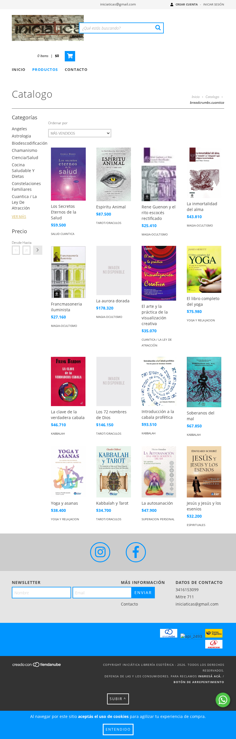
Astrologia (21, 136)
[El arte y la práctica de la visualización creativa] (159, 273)
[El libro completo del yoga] (204, 269)
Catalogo (212, 96)
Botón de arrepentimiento (199, 682)
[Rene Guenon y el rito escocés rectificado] (159, 174)
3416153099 (187, 589)
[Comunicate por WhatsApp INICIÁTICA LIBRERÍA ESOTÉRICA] (223, 700)
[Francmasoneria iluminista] (68, 272)
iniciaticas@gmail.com (118, 4)
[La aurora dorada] (113, 270)
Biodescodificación (29, 143)
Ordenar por (58, 122)
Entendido (118, 729)
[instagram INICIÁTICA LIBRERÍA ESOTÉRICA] (100, 552)
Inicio (18, 69)
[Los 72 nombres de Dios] (113, 381)
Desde (16, 242)
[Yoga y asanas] (68, 471)
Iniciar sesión (213, 4)
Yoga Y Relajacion (201, 320)
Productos (45, 69)
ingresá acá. (210, 676)
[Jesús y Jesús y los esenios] (204, 471)
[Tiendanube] (37, 666)
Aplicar (37, 250)
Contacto (76, 69)
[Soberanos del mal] (204, 382)
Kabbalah (58, 433)
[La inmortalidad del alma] (204, 173)
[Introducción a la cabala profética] (159, 381)
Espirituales (196, 525)
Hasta (26, 242)
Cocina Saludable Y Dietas (23, 170)
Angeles (19, 128)
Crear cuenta (187, 4)
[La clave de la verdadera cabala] (68, 381)
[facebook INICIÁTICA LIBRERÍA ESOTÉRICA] (136, 552)
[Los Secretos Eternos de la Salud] (68, 174)
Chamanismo (24, 150)
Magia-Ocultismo (155, 234)
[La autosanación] (159, 471)
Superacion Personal (158, 519)
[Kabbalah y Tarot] (113, 472)
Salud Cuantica (62, 234)
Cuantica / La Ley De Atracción (24, 202)
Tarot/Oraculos (108, 223)
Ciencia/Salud (25, 157)
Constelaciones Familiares (26, 186)
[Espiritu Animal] (113, 174)
